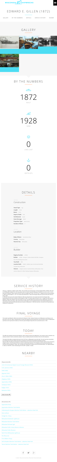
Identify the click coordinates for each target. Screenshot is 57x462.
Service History (40, 17)
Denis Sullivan (5, 413)
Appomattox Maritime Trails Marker (11, 407)
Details (28, 17)
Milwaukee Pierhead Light (8, 424)
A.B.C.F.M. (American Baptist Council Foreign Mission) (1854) (17, 365)
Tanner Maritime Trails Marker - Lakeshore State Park (15, 444)
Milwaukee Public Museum (9, 430)
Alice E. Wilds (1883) (7, 376)
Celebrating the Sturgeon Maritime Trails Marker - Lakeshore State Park (20, 410)
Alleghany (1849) (6, 379)
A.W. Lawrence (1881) (7, 367)
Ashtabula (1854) (6, 384)
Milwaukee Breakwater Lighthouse (10, 418)
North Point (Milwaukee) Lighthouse (11, 433)
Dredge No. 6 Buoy (6, 416)
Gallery (5, 17)
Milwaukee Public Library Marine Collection (13, 427)
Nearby (51, 17)
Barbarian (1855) (6, 390)
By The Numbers (17, 17)
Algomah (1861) (6, 373)
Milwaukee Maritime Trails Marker (10, 421)
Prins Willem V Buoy (7, 438)
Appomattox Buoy (6, 404)
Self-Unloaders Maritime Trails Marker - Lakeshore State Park (17, 441)
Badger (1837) (5, 387)
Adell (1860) (5, 370)
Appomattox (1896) (7, 382)
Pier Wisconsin (5, 436)
